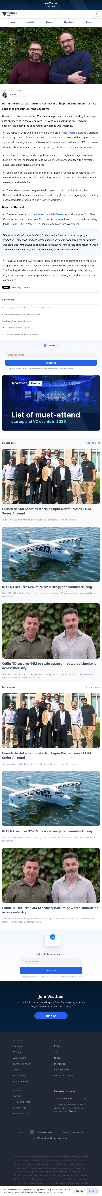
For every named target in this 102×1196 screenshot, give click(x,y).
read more (71, 369)
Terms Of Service (21, 1101)
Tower (71, 132)
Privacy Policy (20, 1107)
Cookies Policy (20, 1113)
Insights (30, 22)
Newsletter (69, 22)
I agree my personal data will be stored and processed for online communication (52, 977)
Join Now (51, 1015)
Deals (6, 287)
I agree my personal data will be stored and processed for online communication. (70, 1107)
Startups (17, 1046)
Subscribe (51, 970)
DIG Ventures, (59, 214)
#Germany (16, 287)
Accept (92, 1191)
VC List (57, 1052)
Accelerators (19, 1057)
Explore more (93, 442)
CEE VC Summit (21, 1081)
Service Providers (22, 1063)
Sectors (49, 22)
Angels (16, 1069)
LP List (57, 1057)
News (12, 22)
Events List (59, 1063)
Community (19, 1075)
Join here (51, 6)
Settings (79, 1191)
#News (27, 287)
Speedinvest (38, 214)
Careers (17, 1095)
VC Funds (18, 1052)
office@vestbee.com (47, 1132)
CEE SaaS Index (61, 1069)
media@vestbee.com (73, 1132)
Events (89, 22)
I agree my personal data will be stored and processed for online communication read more (41, 369)
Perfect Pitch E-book (64, 1075)
